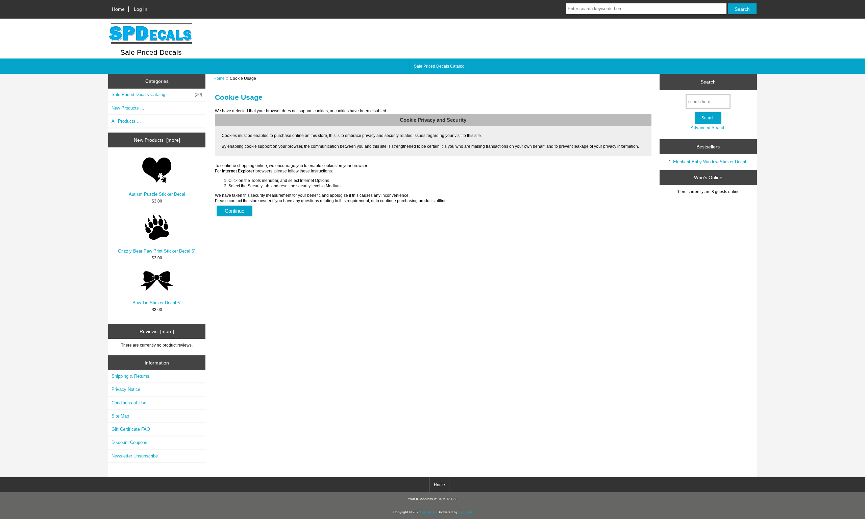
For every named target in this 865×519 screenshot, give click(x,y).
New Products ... (128, 108)
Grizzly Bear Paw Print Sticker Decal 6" (157, 251)
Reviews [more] (157, 331)
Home (118, 9)
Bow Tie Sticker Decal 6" (156, 302)
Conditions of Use (129, 402)
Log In (140, 9)
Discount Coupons (129, 442)
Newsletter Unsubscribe (135, 455)
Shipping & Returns (130, 376)
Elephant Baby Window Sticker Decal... (711, 161)
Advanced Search (708, 127)
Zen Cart (465, 512)
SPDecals (429, 512)
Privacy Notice (126, 389)
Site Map (120, 416)
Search (708, 82)
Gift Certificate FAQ (131, 429)
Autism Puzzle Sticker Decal (157, 194)
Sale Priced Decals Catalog (439, 66)
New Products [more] (157, 140)
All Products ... (126, 121)
